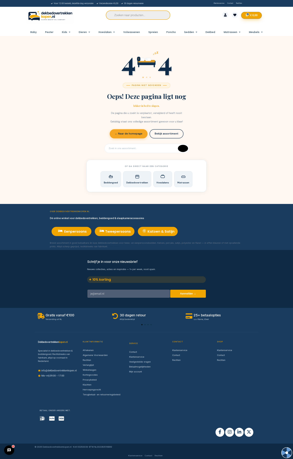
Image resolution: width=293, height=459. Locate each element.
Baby (33, 32)
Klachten (87, 384)
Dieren (83, 32)
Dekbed (210, 32)
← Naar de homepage (128, 133)
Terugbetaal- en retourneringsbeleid (101, 394)
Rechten (87, 360)
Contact (133, 352)
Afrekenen (88, 350)
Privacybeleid (90, 380)
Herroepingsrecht (92, 389)
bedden (189, 32)
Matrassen (230, 32)
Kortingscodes (90, 375)
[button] (141, 324)
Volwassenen (131, 32)
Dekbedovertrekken (137, 182)
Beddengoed (111, 182)
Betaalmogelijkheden (140, 366)
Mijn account (135, 371)
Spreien (153, 32)
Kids (64, 32)
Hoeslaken (105, 32)
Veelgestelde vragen (140, 362)
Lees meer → (115, 246)
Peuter (49, 32)
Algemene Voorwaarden (95, 355)
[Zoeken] (183, 148)
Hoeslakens (163, 182)
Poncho (171, 32)
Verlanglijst (88, 365)
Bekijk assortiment (166, 133)
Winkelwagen (89, 370)
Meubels (254, 32)
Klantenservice (136, 357)
